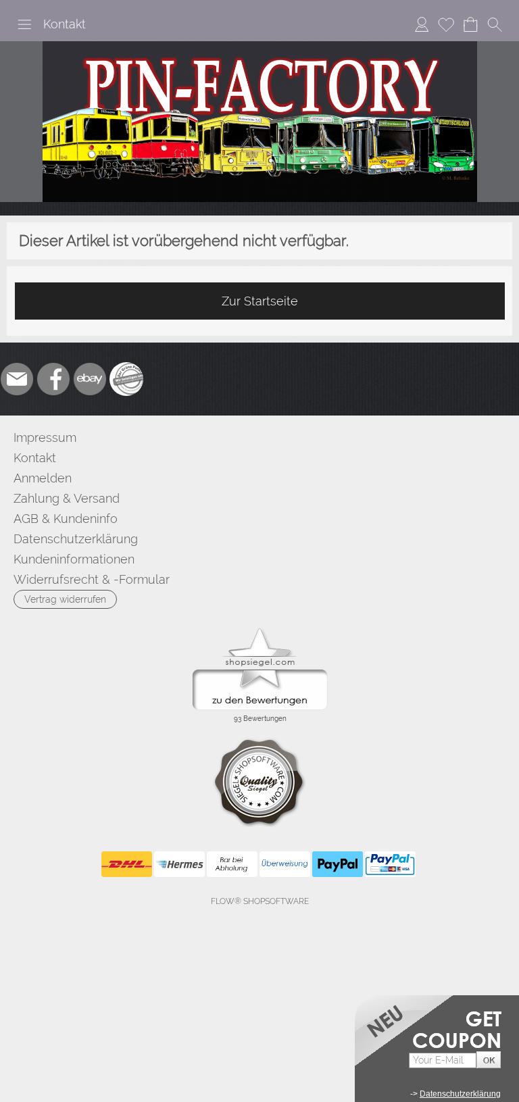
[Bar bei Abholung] (232, 864)
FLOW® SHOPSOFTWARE (260, 901)
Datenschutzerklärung (76, 539)
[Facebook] (53, 379)
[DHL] (126, 864)
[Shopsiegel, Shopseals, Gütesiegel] (259, 631)
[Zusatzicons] (126, 379)
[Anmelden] (421, 24)
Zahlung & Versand (67, 498)
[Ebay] (90, 379)
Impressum (45, 437)
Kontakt (64, 24)
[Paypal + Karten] (390, 864)
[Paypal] (337, 864)
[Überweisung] (285, 864)
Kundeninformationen (74, 559)
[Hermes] (179, 864)
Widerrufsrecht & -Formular (92, 579)
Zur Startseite (260, 301)
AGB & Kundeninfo (66, 518)
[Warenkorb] (470, 24)
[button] (24, 24)
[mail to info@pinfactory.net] (17, 379)
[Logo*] (260, 46)
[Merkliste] (446, 24)
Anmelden (43, 478)
